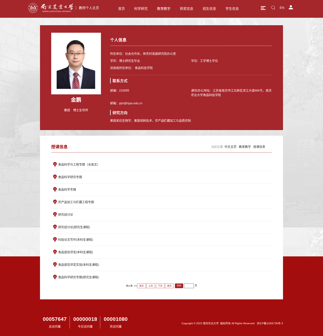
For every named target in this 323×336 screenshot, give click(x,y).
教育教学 (163, 9)
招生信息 (209, 9)
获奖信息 (186, 9)
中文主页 (230, 146)
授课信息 (259, 146)
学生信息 (232, 9)
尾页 (169, 286)
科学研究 (141, 9)
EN (282, 8)
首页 (121, 9)
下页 (160, 286)
